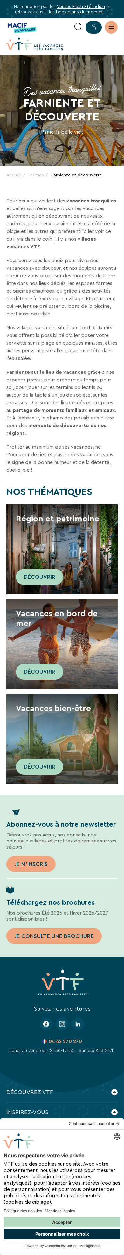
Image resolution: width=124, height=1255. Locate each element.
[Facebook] (46, 1024)
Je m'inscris (31, 864)
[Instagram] (62, 1024)
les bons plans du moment (76, 12)
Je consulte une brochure (54, 936)
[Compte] (94, 27)
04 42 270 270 (65, 1041)
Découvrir (39, 577)
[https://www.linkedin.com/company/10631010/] (78, 1024)
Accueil (13, 175)
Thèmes (35, 175)
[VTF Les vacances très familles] (34, 44)
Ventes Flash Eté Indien (81, 6)
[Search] (78, 27)
